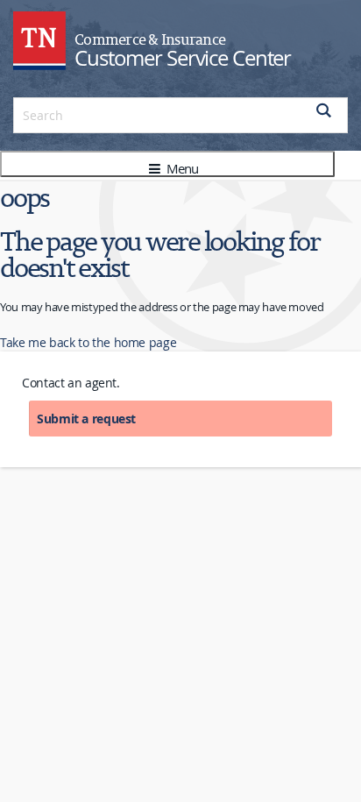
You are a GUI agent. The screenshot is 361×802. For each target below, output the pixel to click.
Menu (180, 168)
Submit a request (86, 418)
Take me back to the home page (88, 342)
